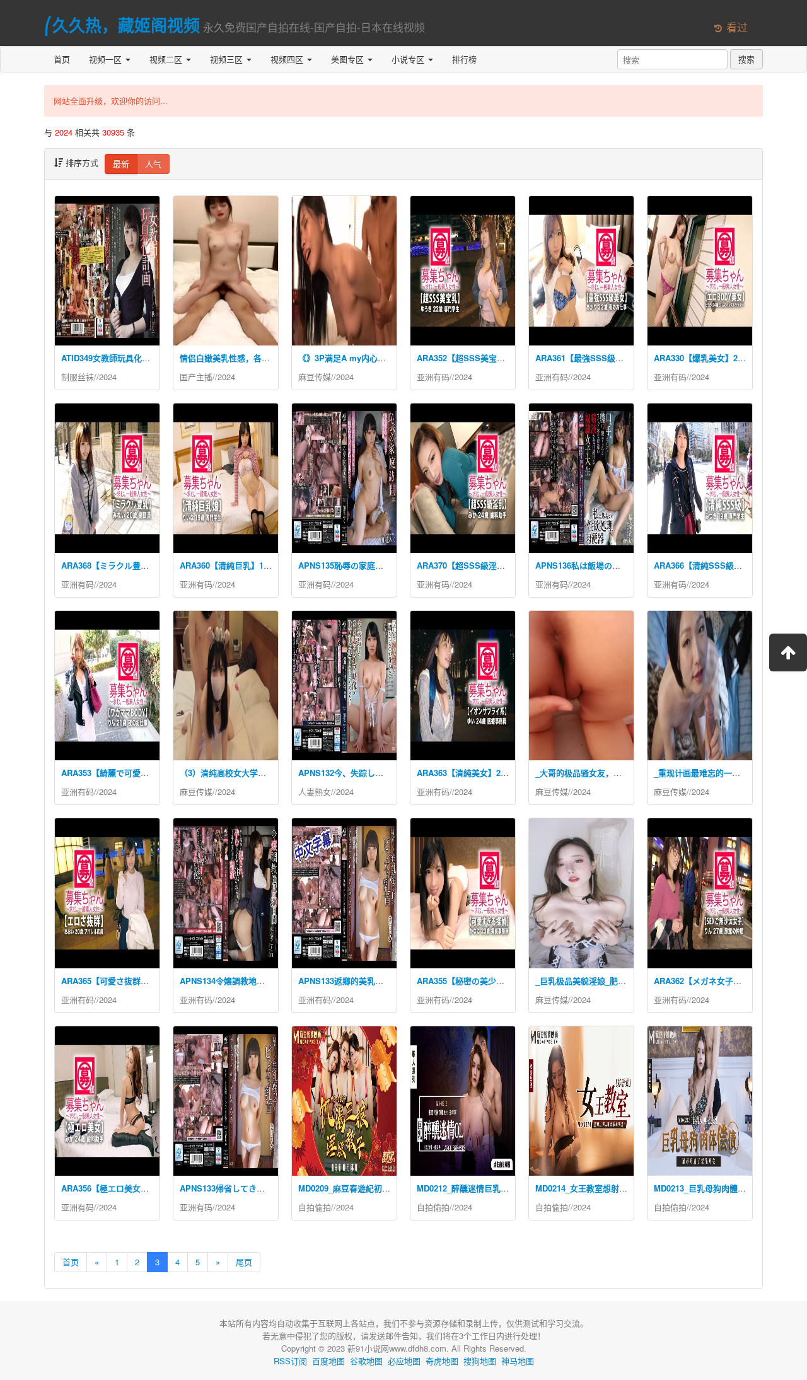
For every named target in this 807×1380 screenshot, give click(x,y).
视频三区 (227, 59)
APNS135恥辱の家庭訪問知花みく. (362, 565)
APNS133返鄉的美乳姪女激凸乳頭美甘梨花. (379, 981)
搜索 (746, 59)
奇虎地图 (442, 1361)
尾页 (244, 1262)
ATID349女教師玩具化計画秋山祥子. (127, 358)
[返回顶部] (788, 652)
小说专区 (409, 59)
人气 (153, 164)
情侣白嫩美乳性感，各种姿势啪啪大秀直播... (261, 358)
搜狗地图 (479, 1361)
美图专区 (348, 59)
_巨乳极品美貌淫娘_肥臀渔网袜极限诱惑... (613, 981)
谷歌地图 (366, 1361)
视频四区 (288, 59)
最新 (121, 164)
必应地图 (404, 1361)
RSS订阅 (290, 1361)
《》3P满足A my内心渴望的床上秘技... (370, 358)
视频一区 (106, 59)
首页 (62, 59)
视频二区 (167, 59)
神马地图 (517, 1361)
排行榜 (464, 59)
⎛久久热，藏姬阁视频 (122, 25)
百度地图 (328, 1361)
